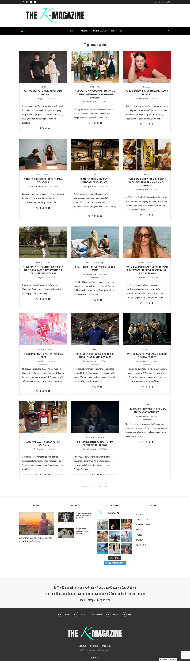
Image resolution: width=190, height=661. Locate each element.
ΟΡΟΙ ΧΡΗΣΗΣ (94, 646)
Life (112, 31)
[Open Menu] (21, 30)
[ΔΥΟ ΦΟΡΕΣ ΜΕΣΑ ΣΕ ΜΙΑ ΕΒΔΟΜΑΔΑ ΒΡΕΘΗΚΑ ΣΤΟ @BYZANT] (102, 536)
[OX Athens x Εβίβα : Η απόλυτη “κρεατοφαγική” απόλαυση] (95, 155)
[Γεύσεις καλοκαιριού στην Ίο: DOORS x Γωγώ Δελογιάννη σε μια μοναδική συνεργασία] (147, 155)
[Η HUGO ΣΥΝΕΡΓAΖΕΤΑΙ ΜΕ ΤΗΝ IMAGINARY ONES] (43, 329)
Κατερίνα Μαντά (90, 186)
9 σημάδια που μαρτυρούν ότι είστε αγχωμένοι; (82, 531)
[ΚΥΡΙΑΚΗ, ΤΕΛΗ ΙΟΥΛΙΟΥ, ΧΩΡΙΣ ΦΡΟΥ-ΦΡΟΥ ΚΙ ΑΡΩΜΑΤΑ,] (126, 524)
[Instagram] (27, 2)
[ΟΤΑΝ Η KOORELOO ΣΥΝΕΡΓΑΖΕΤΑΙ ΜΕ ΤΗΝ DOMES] (95, 242)
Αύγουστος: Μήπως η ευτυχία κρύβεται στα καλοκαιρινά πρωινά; (35, 539)
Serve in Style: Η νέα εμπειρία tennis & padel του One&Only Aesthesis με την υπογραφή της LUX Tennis (43, 270)
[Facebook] (20, 2)
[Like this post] (37, 128)
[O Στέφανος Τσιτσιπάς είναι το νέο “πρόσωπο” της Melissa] (95, 417)
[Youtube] (31, 2)
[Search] (169, 31)
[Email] (35, 2)
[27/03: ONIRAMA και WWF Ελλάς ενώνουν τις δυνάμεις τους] (147, 329)
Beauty (72, 31)
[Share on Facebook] (40, 128)
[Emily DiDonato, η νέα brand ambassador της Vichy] (147, 67)
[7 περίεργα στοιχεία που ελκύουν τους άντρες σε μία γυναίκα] (66, 517)
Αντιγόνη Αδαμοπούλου (39, 186)
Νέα (121, 31)
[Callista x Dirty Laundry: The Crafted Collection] (43, 67)
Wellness (84, 31)
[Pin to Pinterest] (46, 128)
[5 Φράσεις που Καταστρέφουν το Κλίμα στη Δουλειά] (43, 155)
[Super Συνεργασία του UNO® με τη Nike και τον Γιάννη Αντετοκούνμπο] (95, 329)
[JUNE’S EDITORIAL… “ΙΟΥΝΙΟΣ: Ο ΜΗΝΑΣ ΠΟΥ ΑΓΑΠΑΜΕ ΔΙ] (126, 548)
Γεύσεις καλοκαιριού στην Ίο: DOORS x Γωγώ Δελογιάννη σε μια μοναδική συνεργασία (147, 182)
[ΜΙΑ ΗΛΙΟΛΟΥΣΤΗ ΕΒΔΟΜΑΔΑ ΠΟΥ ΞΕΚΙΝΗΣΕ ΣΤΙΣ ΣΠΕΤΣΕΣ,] (114, 548)
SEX (137, 529)
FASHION (139, 540)
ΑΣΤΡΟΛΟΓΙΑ (141, 545)
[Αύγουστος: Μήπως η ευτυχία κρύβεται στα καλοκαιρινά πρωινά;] (36, 523)
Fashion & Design (99, 31)
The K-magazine (39, 99)
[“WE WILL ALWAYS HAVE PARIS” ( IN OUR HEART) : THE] (102, 524)
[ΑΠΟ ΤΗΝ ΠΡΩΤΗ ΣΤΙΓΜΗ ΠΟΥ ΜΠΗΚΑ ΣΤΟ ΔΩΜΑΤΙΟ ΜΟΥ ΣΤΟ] (126, 536)
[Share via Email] (49, 128)
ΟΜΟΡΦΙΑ (140, 514)
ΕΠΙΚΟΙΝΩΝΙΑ (106, 646)
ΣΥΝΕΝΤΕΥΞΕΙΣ (142, 519)
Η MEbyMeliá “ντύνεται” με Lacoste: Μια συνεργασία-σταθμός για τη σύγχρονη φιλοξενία (95, 94)
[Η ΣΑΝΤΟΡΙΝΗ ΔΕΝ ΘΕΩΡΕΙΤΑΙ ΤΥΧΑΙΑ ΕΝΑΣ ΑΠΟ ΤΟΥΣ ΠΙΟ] (114, 536)
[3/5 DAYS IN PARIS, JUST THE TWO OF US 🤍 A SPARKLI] (114, 524)
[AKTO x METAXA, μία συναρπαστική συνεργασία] (43, 417)
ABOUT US (82, 646)
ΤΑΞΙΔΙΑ (139, 535)
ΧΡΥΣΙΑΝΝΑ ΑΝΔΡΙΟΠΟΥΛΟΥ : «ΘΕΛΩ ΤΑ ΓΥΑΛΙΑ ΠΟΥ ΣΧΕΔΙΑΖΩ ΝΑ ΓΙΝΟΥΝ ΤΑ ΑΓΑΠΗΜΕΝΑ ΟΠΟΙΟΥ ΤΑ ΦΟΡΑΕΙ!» (147, 270)
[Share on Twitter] (43, 128)
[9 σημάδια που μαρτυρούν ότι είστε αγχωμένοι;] (66, 533)
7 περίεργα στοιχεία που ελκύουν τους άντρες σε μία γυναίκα (84, 515)
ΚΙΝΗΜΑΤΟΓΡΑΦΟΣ (143, 524)
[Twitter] (23, 2)
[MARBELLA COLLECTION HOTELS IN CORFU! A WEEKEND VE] (102, 548)
